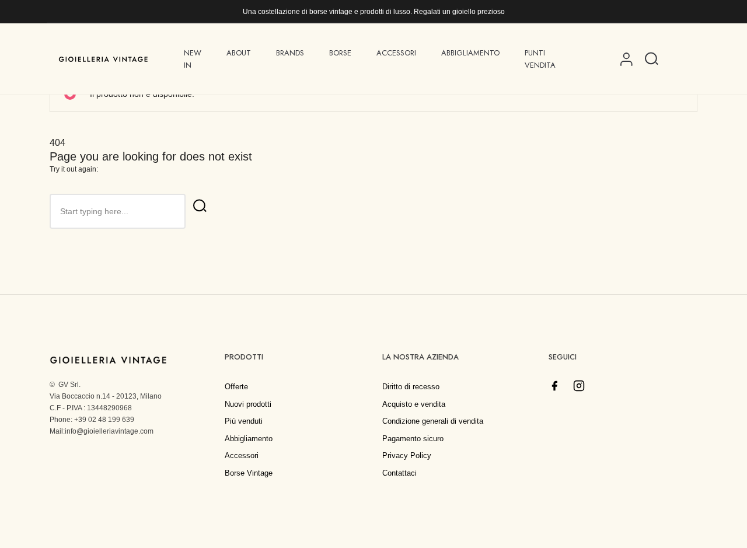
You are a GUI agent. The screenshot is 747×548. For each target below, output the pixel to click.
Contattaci (399, 473)
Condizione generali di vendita (432, 421)
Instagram (579, 386)
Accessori (242, 455)
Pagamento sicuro (413, 438)
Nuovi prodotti (248, 404)
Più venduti (244, 421)
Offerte (236, 386)
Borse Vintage (249, 473)
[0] (679, 59)
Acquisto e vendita (413, 404)
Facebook (554, 386)
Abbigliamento (249, 438)
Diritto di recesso (410, 386)
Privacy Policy (406, 455)
